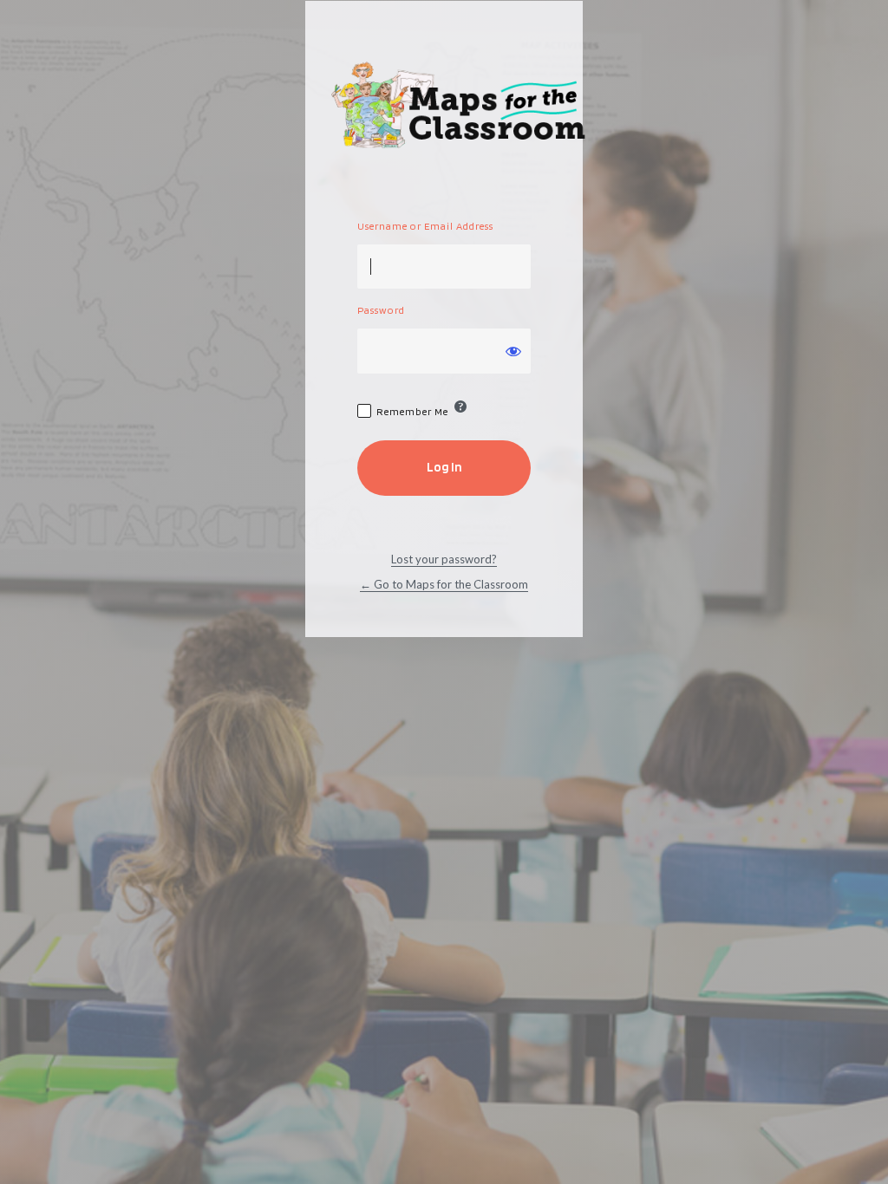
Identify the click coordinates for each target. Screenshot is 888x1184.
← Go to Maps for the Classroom (444, 584)
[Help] (460, 406)
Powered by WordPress (461, 108)
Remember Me (412, 411)
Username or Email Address (425, 225)
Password (381, 309)
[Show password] (513, 351)
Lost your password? (444, 559)
